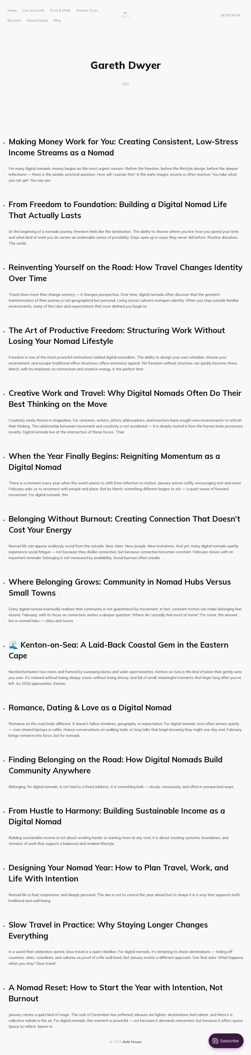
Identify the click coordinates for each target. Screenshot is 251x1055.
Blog (57, 20)
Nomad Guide (37, 20)
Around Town (87, 10)
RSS (125, 84)
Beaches (14, 20)
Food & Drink (60, 10)
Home (12, 10)
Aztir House (132, 1042)
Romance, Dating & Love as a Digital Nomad (90, 707)
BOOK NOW (230, 15)
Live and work (33, 10)
